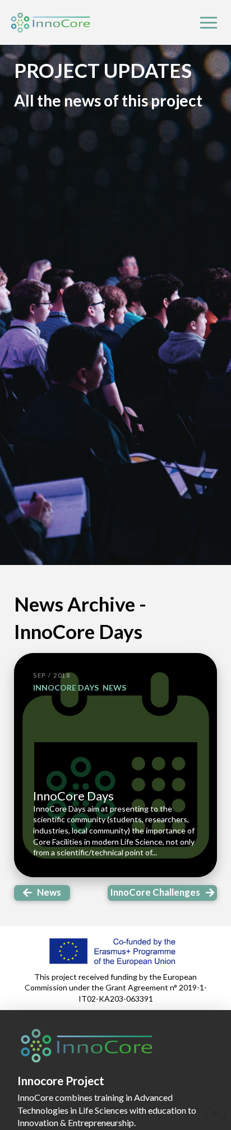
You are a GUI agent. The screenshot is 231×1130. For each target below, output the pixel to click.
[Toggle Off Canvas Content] (208, 22)
